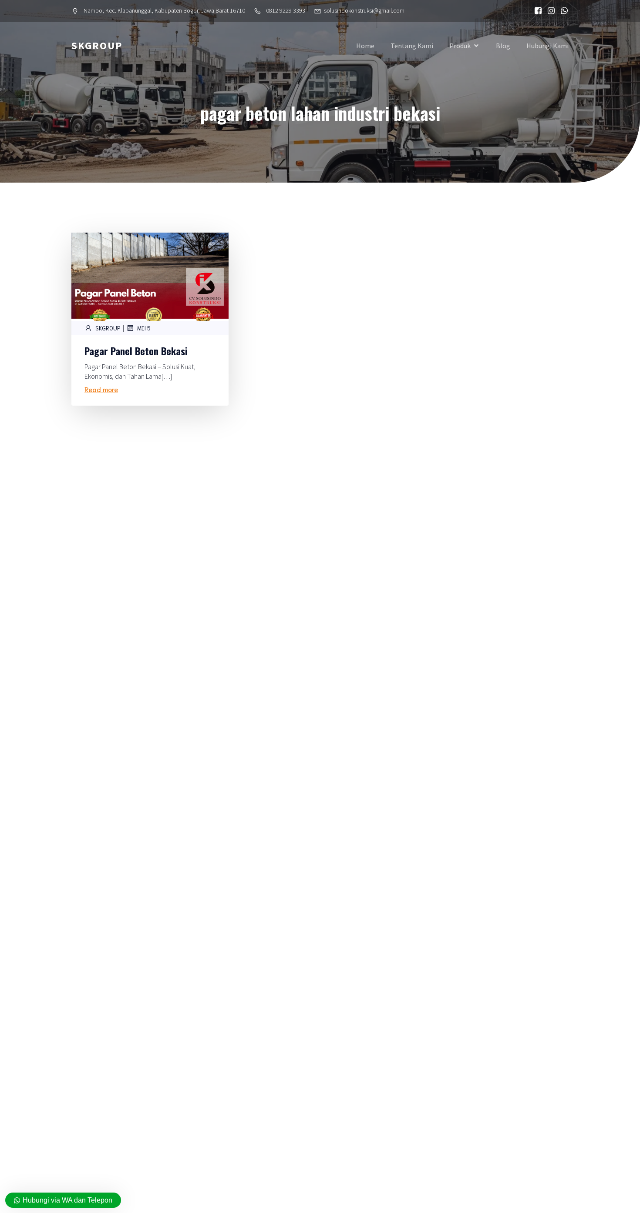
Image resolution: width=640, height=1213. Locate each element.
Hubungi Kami (547, 45)
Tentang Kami (412, 45)
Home (365, 45)
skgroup (108, 328)
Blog (503, 45)
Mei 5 (144, 328)
